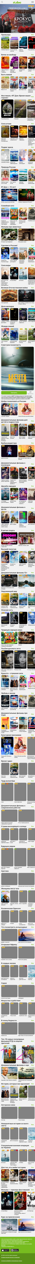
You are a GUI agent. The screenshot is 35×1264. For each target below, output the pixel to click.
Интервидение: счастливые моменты (22, 502)
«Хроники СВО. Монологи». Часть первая (13, 1164)
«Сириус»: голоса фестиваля (5, 322)
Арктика (5, 871)
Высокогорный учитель (22, 342)
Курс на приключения (10, 1217)
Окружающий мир (9, 591)
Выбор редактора (9, 443)
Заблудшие (20, 998)
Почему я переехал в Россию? (25, 202)
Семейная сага (7, 206)
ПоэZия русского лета (11, 649)
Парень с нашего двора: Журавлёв (5, 480)
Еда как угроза (4, 458)
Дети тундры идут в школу (22, 437)
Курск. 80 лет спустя (31, 1163)
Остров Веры (13, 280)
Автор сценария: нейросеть (23, 322)
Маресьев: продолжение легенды (31, 565)
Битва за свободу (8, 55)
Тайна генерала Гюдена (22, 1183)
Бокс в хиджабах (23, 903)
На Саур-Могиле (31, 669)
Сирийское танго (23, 1015)
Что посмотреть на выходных (14, 927)
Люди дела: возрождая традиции (21, 262)
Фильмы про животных (11, 227)
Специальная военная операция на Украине (15, 1146)
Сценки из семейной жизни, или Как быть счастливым (5, 222)
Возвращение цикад (13, 731)
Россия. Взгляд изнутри (13, 50)
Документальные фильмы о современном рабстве (13, 807)
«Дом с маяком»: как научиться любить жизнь (5, 525)
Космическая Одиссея (11, 908)
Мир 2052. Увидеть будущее (5, 868)
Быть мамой (6, 75)
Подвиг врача (7, 147)
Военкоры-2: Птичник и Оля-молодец (7, 588)
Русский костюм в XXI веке (5, 689)
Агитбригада (30, 1210)
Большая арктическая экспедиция (26, 886)
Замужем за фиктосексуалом (23, 842)
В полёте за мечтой (12, 565)
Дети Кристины (22, 89)
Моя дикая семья (22, 241)
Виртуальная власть (4, 625)
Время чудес (6, 761)
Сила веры (5, 265)
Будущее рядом (8, 846)
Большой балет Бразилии (13, 342)
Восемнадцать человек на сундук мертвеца (9, 1232)
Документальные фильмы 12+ (14, 573)
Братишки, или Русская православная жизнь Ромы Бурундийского (4, 283)
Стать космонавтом (22, 924)
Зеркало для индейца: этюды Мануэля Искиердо (5, 438)
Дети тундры (13, 524)
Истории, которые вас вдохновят (15, 1084)
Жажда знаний (7, 326)
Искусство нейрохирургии (13, 163)
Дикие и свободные (5, 886)
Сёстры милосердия (22, 163)
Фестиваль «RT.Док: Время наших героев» (16, 97)
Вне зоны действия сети (22, 979)
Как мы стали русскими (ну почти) (22, 222)
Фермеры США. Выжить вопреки (8, 1080)
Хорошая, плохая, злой (23, 545)
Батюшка (21, 280)
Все (32, 34)
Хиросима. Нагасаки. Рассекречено (4, 140)
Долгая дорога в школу (23, 1099)
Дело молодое (7, 306)
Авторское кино (8, 1105)
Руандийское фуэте (4, 1016)
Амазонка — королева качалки (31, 905)
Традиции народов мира (11, 630)
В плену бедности (9, 1020)
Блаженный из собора (31, 1016)
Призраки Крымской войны (14, 1183)
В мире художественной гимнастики (6, 546)
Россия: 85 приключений (31, 183)
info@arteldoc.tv (10, 1246)
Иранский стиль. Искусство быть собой (14, 689)
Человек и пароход (30, 979)
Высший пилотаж (8, 549)
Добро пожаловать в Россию (13, 401)
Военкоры (30, 480)
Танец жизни (13, 1015)
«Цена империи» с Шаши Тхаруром (5, 71)
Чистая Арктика (18, 802)
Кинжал (20, 645)
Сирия (4, 983)
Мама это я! (4, 89)
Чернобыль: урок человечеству (14, 139)
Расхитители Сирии (5, 998)
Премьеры (5, 35)
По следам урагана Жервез (5, 502)
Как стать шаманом (3, 776)
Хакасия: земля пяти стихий (4, 183)
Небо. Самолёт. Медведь (31, 437)
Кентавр (3, 1120)
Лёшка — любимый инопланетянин (22, 525)
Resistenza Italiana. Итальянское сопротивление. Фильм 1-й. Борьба (20, 1212)
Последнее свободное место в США (5, 731)
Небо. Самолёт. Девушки (22, 565)
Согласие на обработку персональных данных (11, 1260)
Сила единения (4, 302)
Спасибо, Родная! (5, 416)
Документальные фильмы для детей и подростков (14, 421)
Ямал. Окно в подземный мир (13, 607)
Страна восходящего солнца (13, 826)
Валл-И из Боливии (12, 437)
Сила (2, 802)
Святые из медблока (30, 163)
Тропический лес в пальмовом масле (25, 1081)
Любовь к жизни (8, 693)
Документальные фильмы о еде (15, 1065)
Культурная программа (11, 735)
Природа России (8, 167)
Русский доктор (5, 118)
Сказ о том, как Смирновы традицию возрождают (13, 222)
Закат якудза (31, 841)
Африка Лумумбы (21, 50)
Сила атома (6, 124)
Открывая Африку (9, 945)
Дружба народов (8, 486)
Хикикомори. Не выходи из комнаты (13, 322)
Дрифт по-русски (5, 942)
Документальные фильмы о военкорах (13, 464)
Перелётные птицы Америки (22, 731)
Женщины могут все (10, 889)
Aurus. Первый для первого (13, 261)
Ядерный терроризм (21, 139)
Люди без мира (21, 587)
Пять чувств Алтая (13, 183)
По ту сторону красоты (23, 822)
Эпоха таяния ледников (22, 607)
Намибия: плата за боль (6, 959)
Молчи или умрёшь (22, 959)
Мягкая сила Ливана (13, 502)
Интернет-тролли (12, 625)
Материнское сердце (13, 90)
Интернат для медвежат (7, 241)
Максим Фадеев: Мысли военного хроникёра (23, 481)
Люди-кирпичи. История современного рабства (6, 823)
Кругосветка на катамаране (24, 942)
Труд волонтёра (8, 781)
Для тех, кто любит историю (13, 1167)
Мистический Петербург (22, 776)
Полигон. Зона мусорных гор (4, 607)
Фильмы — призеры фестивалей (15, 1190)
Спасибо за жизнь (5, 162)
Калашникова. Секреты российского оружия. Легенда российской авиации (5, 567)
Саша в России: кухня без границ (25, 416)
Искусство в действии (10, 1001)
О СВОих (21, 1162)
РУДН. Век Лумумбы (30, 502)
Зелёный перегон (5, 49)
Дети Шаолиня (31, 524)
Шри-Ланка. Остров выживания (25, 1035)
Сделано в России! (9, 245)
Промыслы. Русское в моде (4, 261)
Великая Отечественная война (14, 288)
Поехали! (16, 118)
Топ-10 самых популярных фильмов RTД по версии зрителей (12, 1041)
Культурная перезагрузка (31, 261)
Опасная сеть (7, 610)
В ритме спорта (8, 530)
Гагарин (12, 923)
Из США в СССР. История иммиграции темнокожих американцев (5, 1185)
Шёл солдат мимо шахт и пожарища (7, 670)
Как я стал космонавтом (31, 924)
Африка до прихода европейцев (13, 71)
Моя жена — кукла (13, 842)
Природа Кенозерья (21, 183)
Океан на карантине (12, 979)
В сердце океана (8, 963)
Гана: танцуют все (4, 342)
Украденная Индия (22, 70)
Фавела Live (4, 1035)
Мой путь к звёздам (3, 924)
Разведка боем (17, 669)
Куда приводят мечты (4, 709)
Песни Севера (21, 1120)
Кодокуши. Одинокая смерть (5, 842)
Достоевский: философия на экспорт (24, 458)
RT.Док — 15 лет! (8, 187)
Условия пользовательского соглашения (10, 1257)
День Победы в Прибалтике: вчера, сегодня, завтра (26, 303)
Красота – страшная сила (12, 673)
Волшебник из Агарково (31, 776)
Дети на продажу (14, 1140)
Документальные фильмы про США (14, 714)
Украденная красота (4, 1141)
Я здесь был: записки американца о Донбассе (13, 481)
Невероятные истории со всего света (14, 1125)
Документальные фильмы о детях (13, 508)
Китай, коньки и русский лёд (7, 202)
